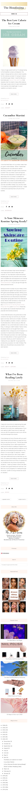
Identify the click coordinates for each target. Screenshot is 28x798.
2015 (3, 785)
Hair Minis (7, 306)
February (6, 771)
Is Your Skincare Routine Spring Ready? (14, 219)
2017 (3, 780)
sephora (13, 366)
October (6, 743)
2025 (3, 727)
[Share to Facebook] (6, 104)
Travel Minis (16, 306)
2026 (3, 725)
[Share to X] (9, 104)
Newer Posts (6, 499)
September (7, 746)
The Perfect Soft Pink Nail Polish (15, 659)
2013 (3, 789)
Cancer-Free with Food (15, 80)
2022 (3, 734)
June (5, 753)
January (6, 773)
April (5, 757)
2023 (3, 732)
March (5, 769)
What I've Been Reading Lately (14, 376)
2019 (3, 775)
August (6, 748)
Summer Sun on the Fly (10, 304)
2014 (3, 787)
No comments (4, 100)
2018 (3, 778)
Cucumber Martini (14, 115)
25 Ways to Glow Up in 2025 (14, 714)
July (5, 750)
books (7, 492)
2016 (3, 782)
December (7, 741)
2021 (3, 737)
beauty (7, 366)
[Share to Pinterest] (12, 104)
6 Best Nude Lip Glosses (14, 696)
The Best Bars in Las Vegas (14, 640)
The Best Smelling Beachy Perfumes (14, 677)
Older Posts (22, 499)
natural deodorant (6, 282)
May (5, 755)
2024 (3, 730)
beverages (8, 210)
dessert (7, 107)
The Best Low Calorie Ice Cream (14, 22)
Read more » (14, 94)
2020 (3, 739)
